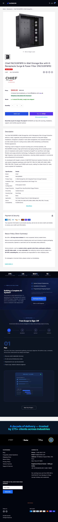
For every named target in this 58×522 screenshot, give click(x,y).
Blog (4, 452)
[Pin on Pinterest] (47, 72)
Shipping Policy (7, 457)
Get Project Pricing (38, 298)
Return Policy (6, 459)
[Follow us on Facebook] (4, 511)
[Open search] (49, 3)
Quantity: (7, 105)
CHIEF (6, 72)
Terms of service (7, 464)
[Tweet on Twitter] (49, 72)
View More (29, 206)
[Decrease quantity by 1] (12, 105)
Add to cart (17, 113)
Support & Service (8, 466)
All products (9, 9)
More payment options (41, 117)
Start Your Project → (29, 407)
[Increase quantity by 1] (21, 105)
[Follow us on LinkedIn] (6, 511)
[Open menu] (3, 3)
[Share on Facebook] (44, 72)
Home (4, 9)
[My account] (51, 3)
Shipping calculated (17, 95)
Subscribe (8, 491)
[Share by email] (52, 72)
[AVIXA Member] (30, 503)
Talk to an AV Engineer (38, 303)
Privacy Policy (6, 461)
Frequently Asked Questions (10, 455)
